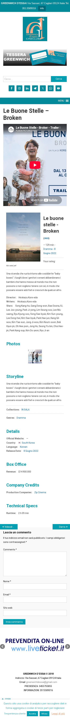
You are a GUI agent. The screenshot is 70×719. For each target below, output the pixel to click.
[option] (35, 645)
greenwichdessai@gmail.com (41, 682)
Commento (10, 549)
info (42, 8)
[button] (2, 646)
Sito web (7, 608)
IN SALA (25, 409)
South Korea (28, 442)
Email (7, 594)
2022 (46, 238)
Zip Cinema (40, 492)
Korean (23, 447)
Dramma (47, 249)
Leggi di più (58, 713)
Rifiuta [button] (44, 713)
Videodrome (11, 527)
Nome (7, 581)
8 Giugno (28, 451)
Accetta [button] (32, 713)
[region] (35, 57)
